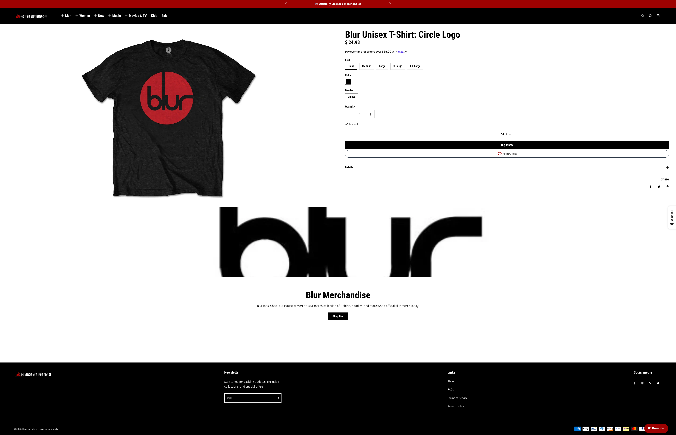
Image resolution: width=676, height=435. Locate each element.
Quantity (350, 106)
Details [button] (349, 167)
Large (382, 66)
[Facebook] (635, 383)
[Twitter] (658, 383)
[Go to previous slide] (286, 4)
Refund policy (455, 406)
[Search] (642, 16)
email (229, 397)
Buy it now (507, 145)
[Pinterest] (650, 383)
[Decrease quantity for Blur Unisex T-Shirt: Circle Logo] (349, 114)
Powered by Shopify (48, 428)
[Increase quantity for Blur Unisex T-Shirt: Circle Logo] (370, 114)
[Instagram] (642, 383)
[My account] (650, 16)
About (451, 381)
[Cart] (658, 16)
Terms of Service (457, 398)
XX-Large (415, 66)
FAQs (450, 389)
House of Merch (30, 428)
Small (351, 66)
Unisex (351, 96)
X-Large (397, 66)
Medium (366, 66)
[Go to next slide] (390, 4)
